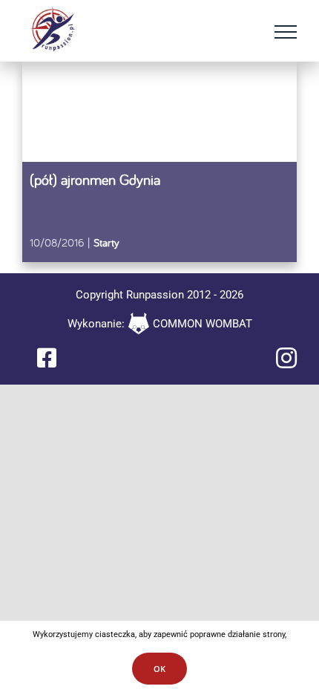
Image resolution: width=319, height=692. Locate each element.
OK (159, 668)
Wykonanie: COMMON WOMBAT (160, 323)
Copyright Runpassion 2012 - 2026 (159, 294)
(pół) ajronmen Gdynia (95, 179)
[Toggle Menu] (286, 32)
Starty (106, 242)
